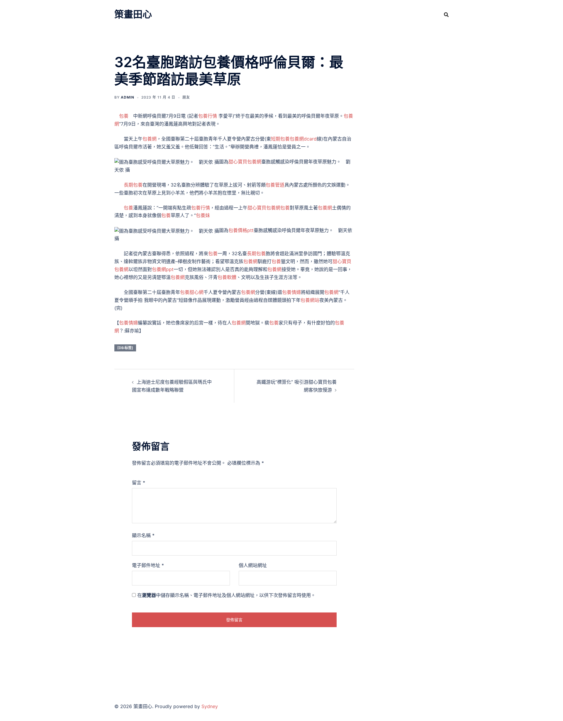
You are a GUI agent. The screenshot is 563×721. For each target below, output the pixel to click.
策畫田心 (133, 14)
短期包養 (280, 139)
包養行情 (207, 116)
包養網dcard (303, 139)
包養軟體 (227, 277)
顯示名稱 (143, 535)
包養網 (150, 139)
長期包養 (133, 185)
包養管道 (275, 185)
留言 (138, 482)
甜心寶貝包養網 (244, 162)
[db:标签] (125, 348)
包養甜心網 (192, 292)
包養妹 (203, 215)
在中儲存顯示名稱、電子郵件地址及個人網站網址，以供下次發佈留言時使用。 (226, 595)
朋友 (186, 97)
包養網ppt (163, 269)
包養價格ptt (241, 230)
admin (127, 97)
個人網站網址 (253, 565)
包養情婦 (291, 292)
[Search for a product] (446, 14)
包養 (123, 116)
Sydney (209, 706)
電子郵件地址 (148, 565)
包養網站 (310, 300)
